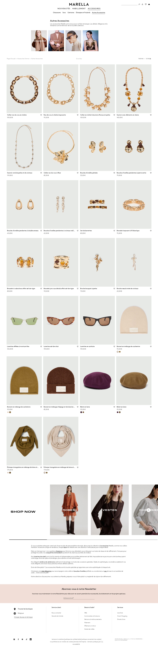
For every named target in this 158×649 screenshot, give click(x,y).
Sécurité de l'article (57, 616)
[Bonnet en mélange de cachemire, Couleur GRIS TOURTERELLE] (8, 412)
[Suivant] (148, 510)
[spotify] (22, 639)
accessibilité (76, 644)
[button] (148, 58)
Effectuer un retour (90, 625)
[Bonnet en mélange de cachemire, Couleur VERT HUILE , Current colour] (10, 412)
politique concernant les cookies (91, 639)
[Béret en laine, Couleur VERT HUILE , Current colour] (119, 412)
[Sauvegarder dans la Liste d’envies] (41, 115)
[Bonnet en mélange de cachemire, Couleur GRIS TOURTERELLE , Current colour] (117, 351)
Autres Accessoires (98, 12)
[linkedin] (31, 639)
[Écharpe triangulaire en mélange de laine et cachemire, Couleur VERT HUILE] (46, 472)
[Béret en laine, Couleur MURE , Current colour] (81, 412)
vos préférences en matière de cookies (61, 641)
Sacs (64, 12)
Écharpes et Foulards (83, 12)
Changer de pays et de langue (23, 617)
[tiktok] (26, 639)
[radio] (39, 40)
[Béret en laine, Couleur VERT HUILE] (83, 412)
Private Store (121, 619)
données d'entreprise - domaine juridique (86, 641)
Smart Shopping (122, 616)
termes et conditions (58, 639)
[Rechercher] (139, 4)
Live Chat (120, 612)
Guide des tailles (89, 629)
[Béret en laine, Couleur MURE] (117, 412)
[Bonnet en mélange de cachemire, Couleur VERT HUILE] (120, 351)
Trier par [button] (140, 58)
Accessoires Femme (23, 58)
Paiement (87, 622)
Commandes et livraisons (92, 616)
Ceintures (71, 12)
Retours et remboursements (93, 619)
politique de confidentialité (73, 639)
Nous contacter (56, 612)
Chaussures (57, 12)
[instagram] (14, 639)
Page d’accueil (11, 58)
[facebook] (18, 639)
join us (100, 641)
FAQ (85, 612)
